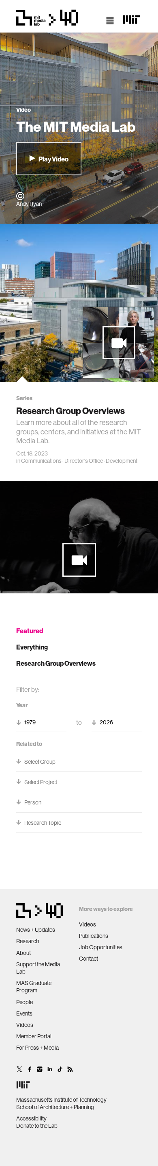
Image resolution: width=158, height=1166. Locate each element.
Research (27, 941)
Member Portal (33, 1036)
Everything (32, 647)
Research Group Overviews (56, 663)
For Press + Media (37, 1047)
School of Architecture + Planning (55, 1107)
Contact (88, 958)
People (24, 1002)
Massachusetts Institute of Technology (61, 1099)
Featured (29, 631)
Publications (93, 935)
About (23, 953)
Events (24, 1013)
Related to (29, 744)
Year (22, 705)
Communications (41, 460)
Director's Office (83, 460)
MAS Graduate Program (33, 986)
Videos (24, 1025)
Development (121, 460)
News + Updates (35, 929)
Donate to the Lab (37, 1125)
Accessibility (31, 1118)
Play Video (53, 159)
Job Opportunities (100, 947)
